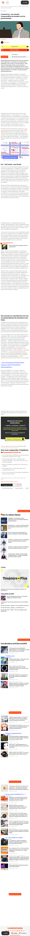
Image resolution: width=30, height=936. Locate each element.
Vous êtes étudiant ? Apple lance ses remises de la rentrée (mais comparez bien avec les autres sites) (19, 738)
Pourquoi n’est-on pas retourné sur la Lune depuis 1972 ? (14, 602)
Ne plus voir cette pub (24, 511)
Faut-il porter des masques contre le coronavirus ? (18, 246)
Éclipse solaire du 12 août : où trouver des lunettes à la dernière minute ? (18, 753)
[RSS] (19, 931)
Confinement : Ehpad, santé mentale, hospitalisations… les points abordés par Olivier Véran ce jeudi (17, 555)
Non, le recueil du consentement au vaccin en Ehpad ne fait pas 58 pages (17, 533)
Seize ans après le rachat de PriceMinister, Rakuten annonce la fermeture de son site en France (18, 807)
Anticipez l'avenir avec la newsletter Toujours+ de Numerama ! (13, 589)
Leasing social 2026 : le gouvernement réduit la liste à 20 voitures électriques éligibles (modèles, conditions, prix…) (19, 858)
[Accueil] (3, 2)
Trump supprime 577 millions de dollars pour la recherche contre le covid (14, 469)
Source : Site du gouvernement (10, 160)
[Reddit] (17, 931)
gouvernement (19, 488)
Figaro (7, 227)
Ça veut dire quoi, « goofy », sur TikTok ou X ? (12, 607)
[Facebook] (15, 931)
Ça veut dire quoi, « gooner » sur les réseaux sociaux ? (15, 605)
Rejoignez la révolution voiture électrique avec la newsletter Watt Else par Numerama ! (18, 520)
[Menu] (7, 2)
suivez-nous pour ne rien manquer (9, 448)
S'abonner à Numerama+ (13, 439)
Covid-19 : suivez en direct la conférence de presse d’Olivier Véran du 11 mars (18, 547)
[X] (10, 931)
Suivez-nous (4, 56)
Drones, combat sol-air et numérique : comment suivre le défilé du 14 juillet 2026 (19, 831)
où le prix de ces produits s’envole (17, 351)
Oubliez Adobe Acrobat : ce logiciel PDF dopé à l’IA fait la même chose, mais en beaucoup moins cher (18, 719)
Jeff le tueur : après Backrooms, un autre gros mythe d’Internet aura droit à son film (19, 746)
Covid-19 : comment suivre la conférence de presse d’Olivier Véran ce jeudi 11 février (18, 541)
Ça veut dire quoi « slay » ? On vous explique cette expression (14, 610)
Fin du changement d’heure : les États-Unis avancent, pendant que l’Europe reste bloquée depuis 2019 (19, 823)
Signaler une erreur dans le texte (9, 481)
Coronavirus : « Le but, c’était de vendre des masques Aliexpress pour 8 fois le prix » (18, 527)
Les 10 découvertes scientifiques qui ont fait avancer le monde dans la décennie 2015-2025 (15, 455)
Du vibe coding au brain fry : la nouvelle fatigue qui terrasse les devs (17, 597)
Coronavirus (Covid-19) (12, 452)
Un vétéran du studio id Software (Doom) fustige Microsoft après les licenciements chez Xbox (18, 842)
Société (4, 11)
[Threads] (24, 931)
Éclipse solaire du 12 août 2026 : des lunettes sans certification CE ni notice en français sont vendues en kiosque (18, 815)
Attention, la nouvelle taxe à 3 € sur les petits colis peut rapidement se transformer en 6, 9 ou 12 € (18, 799)
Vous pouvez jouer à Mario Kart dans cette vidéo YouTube (18, 865)
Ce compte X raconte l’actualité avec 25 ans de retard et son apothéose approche (18, 676)
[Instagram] (13, 931)
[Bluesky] (21, 931)
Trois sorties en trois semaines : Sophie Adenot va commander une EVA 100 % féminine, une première (19, 650)
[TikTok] (8, 931)
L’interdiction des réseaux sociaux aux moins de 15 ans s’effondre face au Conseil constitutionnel (19, 727)
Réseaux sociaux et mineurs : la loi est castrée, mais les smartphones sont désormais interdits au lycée (19, 684)
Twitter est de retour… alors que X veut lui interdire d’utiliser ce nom (19, 659)
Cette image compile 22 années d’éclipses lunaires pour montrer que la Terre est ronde (18, 668)
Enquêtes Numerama (7, 488)
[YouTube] (6, 931)
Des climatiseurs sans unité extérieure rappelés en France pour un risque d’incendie (19, 850)
